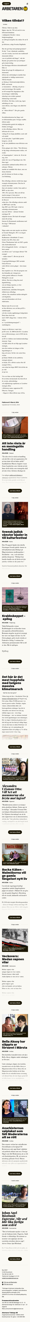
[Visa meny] (27, 3)
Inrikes (5, 24)
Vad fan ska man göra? (9, 693)
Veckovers (12, 966)
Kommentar (12, 1228)
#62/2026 (5, 1051)
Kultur (11, 541)
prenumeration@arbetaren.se (14, 1308)
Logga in (6, 3)
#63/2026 (5, 623)
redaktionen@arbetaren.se (10, 1278)
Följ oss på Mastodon (10, 1282)
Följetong (12, 623)
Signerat (11, 801)
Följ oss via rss (8, 1284)
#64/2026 (5, 453)
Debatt (11, 453)
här (3, 1296)
